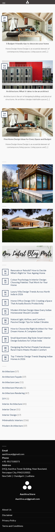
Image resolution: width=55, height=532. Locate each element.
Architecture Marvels (12, 387)
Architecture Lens (10, 382)
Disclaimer (7, 515)
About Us (6, 509)
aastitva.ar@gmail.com (13, 454)
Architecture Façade (12, 376)
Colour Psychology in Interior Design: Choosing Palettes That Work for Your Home (29, 282)
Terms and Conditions (12, 526)
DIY (4, 398)
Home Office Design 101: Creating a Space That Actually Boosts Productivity (31, 302)
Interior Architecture (12, 404)
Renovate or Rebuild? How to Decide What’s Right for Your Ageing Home (28, 271)
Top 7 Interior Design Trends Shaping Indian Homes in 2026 (32, 357)
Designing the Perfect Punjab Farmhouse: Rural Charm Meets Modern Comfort (30, 348)
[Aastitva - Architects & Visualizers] (27, 2)
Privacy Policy (9, 520)
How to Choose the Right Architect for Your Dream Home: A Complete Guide (32, 330)
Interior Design (9, 414)
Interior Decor (9, 409)
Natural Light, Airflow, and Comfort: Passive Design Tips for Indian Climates (30, 320)
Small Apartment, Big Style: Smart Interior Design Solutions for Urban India (31, 339)
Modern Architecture (12, 425)
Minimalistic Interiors (12, 420)
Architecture (8, 371)
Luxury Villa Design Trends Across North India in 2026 (30, 293)
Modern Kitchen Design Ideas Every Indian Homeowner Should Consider (31, 311)
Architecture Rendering (13, 393)
